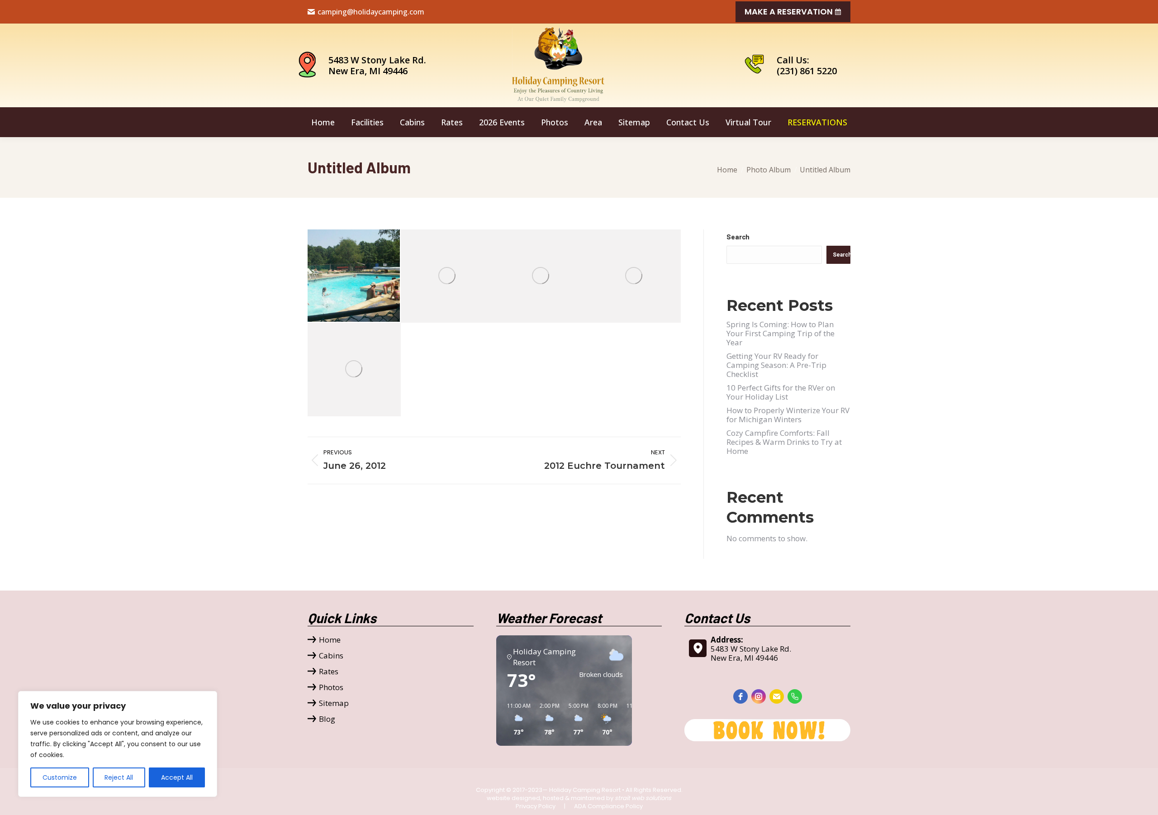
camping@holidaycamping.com (371, 12)
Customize (60, 777)
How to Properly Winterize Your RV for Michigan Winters (788, 414)
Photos (331, 687)
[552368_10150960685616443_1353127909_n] (354, 369)
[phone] (795, 696)
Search (738, 237)
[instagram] (758, 696)
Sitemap (334, 703)
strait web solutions (643, 798)
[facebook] (740, 696)
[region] (117, 744)
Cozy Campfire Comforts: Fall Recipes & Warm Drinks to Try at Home (784, 442)
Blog (327, 719)
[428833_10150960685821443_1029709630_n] (541, 276)
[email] (776, 696)
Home (330, 639)
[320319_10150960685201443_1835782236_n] (447, 276)
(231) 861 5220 (807, 71)
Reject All (118, 777)
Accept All (177, 777)
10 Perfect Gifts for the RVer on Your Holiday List (780, 392)
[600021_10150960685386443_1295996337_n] (354, 276)
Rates (328, 671)
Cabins (331, 655)
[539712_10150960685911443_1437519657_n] (634, 276)
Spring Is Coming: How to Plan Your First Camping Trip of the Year (780, 333)
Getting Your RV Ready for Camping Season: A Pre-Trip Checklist (776, 365)
